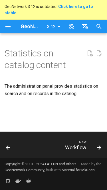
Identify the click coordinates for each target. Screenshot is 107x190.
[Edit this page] (99, 53)
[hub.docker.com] (18, 180)
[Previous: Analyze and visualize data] (8, 146)
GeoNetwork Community (24, 170)
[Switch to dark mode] (71, 26)
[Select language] (85, 26)
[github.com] (8, 180)
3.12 (51, 26)
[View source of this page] (89, 53)
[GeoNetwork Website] (28, 180)
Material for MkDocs (78, 170)
